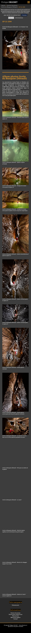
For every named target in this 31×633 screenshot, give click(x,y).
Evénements (15, 605)
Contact (15, 619)
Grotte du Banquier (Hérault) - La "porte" (12, 499)
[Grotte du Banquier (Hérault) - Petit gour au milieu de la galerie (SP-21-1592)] (15, 454)
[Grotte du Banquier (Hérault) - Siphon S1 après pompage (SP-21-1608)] (15, 142)
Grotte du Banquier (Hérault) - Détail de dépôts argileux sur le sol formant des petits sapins (13, 531)
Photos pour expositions (15, 614)
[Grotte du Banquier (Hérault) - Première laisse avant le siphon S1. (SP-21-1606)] (15, 108)
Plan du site (15, 616)
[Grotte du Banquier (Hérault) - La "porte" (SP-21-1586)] (15, 486)
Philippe (9, 2)
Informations (19, 18)
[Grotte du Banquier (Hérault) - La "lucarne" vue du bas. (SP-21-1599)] (15, 50)
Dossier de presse (15, 613)
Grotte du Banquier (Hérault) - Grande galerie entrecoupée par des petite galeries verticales (13, 413)
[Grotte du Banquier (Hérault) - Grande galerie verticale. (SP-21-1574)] (15, 347)
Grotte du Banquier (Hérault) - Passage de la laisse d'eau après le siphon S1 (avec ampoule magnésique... (15, 209)
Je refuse (11, 18)
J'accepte (24, 15)
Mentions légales (15, 617)
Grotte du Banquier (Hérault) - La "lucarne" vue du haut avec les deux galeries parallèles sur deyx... (14, 436)
